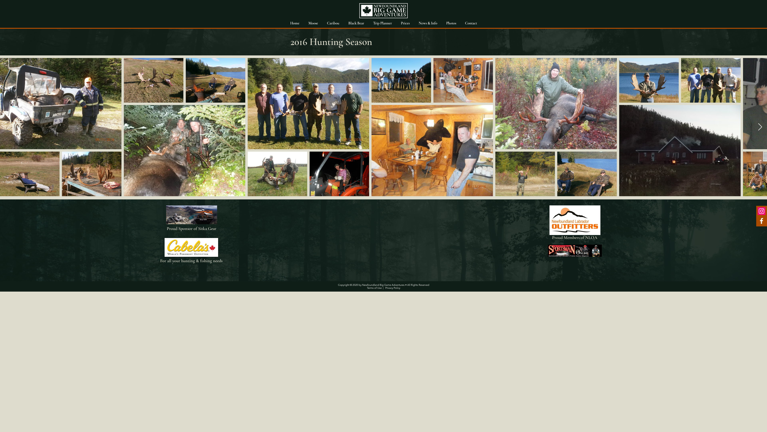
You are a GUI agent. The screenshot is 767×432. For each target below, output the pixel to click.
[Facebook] (761, 221)
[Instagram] (761, 211)
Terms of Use (374, 287)
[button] (451, 23)
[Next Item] (760, 127)
